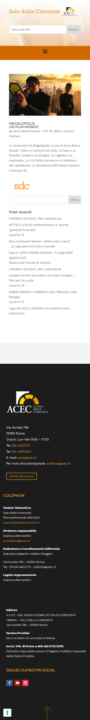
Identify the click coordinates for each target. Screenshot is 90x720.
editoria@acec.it (58, 463)
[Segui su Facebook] (9, 683)
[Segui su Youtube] (17, 683)
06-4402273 (21, 445)
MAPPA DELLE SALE (21, 476)
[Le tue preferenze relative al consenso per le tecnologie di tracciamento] (7, 713)
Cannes (69, 131)
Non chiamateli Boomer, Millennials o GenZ (39, 243)
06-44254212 (21, 451)
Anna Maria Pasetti (26, 131)
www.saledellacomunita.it (21, 522)
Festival (14, 136)
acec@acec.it (27, 457)
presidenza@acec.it (16, 540)
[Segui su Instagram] (25, 683)
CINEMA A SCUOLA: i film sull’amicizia (35, 218)
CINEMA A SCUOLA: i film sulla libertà (35, 269)
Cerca (75, 200)
